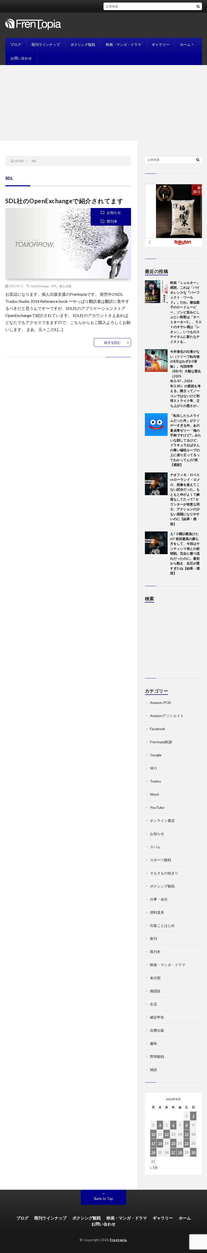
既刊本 (112, 221)
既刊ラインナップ (46, 44)
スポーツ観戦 (160, 860)
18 (160, 1143)
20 (173, 1143)
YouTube (157, 807)
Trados (155, 781)
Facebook (157, 729)
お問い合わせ (21, 58)
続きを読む (112, 342)
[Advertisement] (103, 103)
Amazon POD (160, 702)
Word (154, 794)
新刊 (153, 938)
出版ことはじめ (162, 925)
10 (153, 1134)
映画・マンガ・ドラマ (123, 44)
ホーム (185, 44)
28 (180, 1152)
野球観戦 (157, 1056)
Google (156, 755)
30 (193, 1152)
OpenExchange (40, 285)
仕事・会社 (159, 899)
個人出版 (65, 285)
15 (187, 1134)
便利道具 (157, 912)
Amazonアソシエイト (167, 715)
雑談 (153, 1069)
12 (167, 1134)
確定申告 (157, 1017)
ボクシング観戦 (82, 44)
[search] (198, 6)
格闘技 (155, 991)
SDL (54, 285)
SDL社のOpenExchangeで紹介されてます (64, 200)
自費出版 (157, 1030)
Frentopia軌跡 (161, 742)
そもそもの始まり (164, 873)
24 (153, 1152)
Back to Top (103, 1198)
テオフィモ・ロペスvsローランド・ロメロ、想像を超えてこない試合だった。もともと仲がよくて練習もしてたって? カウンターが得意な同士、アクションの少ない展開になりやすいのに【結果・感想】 (185, 499)
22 (187, 1143)
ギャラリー (160, 44)
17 (153, 1143)
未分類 (155, 978)
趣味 (153, 1043)
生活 (153, 1004)
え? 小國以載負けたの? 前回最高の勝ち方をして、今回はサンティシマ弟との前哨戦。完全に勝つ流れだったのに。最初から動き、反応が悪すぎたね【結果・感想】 (185, 553)
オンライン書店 (162, 820)
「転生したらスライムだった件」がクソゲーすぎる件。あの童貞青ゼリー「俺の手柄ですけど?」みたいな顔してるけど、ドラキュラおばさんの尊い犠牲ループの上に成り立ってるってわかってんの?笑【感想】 (185, 440)
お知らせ (114, 212)
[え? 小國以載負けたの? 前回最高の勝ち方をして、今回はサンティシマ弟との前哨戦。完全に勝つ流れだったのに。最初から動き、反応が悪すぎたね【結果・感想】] (156, 542)
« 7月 (154, 1168)
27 (173, 1152)
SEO (153, 768)
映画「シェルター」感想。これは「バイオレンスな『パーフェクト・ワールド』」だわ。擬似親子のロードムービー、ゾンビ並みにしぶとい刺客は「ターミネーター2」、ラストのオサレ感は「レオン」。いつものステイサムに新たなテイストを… (186, 312)
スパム (155, 847)
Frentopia (118, 1240)
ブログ (15, 44)
